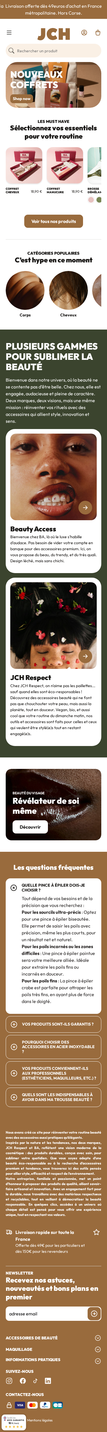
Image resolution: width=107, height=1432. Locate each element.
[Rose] (91, 199)
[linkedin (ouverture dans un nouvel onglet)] (48, 1380)
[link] (84, 32)
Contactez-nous (25, 1394)
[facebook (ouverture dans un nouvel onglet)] (22, 1380)
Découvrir (30, 827)
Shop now (22, 98)
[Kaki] (99, 199)
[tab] (53, 946)
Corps (25, 315)
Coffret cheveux (12, 190)
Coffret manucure (55, 190)
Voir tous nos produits (53, 221)
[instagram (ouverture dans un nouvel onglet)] (9, 1380)
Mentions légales (40, 1420)
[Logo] (53, 34)
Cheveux (68, 315)
